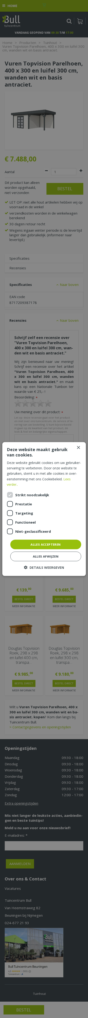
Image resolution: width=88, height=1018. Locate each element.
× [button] (78, 447)
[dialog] (44, 509)
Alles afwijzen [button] (46, 556)
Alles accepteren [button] (46, 544)
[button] (44, 567)
